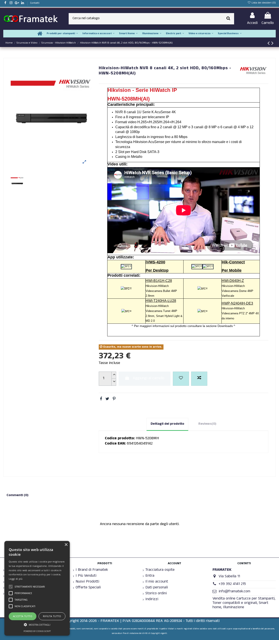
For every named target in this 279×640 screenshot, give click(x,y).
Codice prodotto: (120, 439)
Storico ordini (156, 594)
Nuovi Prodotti (87, 582)
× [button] (66, 544)
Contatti (34, 3)
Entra (149, 576)
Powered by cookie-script (37, 631)
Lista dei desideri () (263, 3)
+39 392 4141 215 (232, 584)
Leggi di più (16, 578)
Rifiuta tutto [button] (52, 616)
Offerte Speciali (88, 588)
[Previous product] (269, 44)
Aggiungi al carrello (148, 378)
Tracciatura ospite (160, 570)
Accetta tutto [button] (22, 616)
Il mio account (156, 582)
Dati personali (156, 588)
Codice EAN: (115, 444)
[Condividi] (101, 399)
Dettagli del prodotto (167, 424)
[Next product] (272, 44)
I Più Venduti (86, 576)
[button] (37, 624)
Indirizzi (151, 600)
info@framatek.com (234, 591)
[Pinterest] (114, 399)
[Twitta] (107, 399)
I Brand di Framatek (92, 570)
